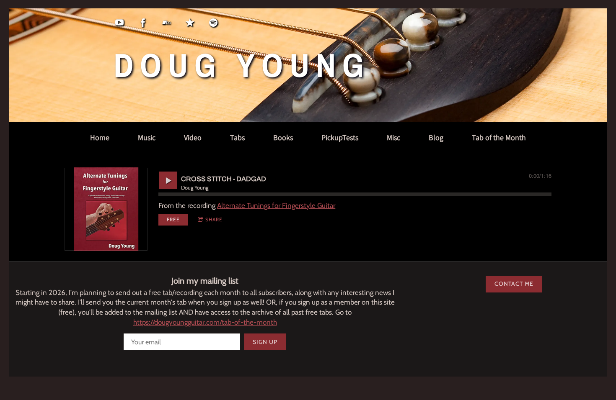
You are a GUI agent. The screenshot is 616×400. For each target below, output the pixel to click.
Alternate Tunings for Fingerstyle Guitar (276, 205)
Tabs (237, 137)
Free (173, 219)
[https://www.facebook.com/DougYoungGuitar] (143, 22)
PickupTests (339, 137)
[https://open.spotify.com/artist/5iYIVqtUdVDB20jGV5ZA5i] (213, 22)
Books (283, 137)
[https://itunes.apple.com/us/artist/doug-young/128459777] (190, 22)
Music (146, 137)
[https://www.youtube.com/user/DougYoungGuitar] (119, 22)
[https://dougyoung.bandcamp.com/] (166, 22)
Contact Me (513, 283)
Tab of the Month (499, 137)
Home (99, 137)
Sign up (265, 342)
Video (193, 137)
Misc (393, 137)
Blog (436, 137)
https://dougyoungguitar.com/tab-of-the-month (205, 322)
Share (214, 219)
